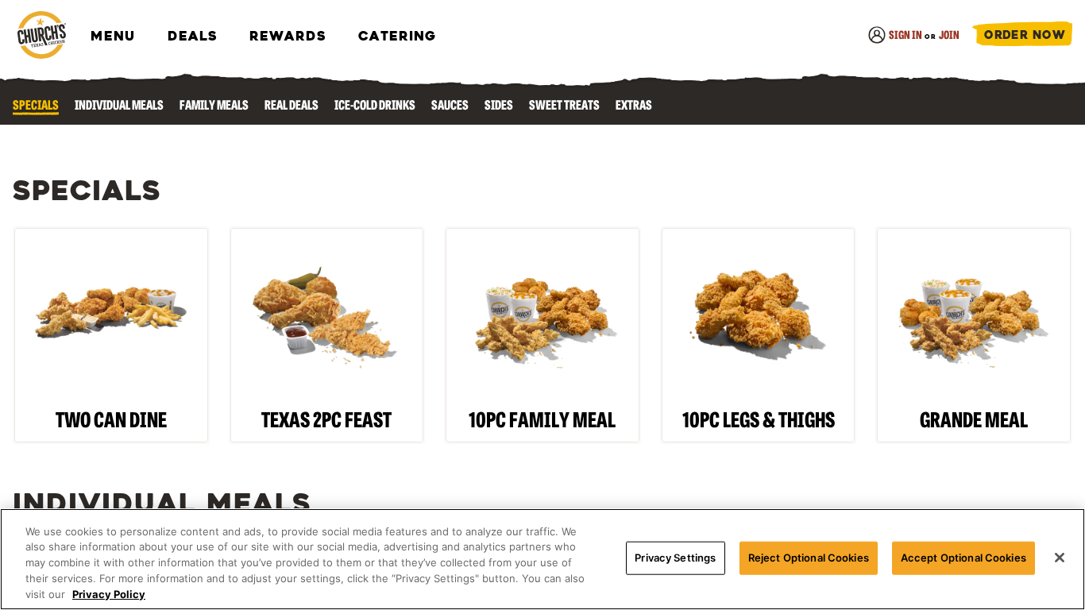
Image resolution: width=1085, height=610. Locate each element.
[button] (1022, 36)
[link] (41, 36)
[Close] (1059, 557)
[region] (542, 559)
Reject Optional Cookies (808, 557)
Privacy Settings (675, 557)
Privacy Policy (108, 593)
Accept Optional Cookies (963, 557)
